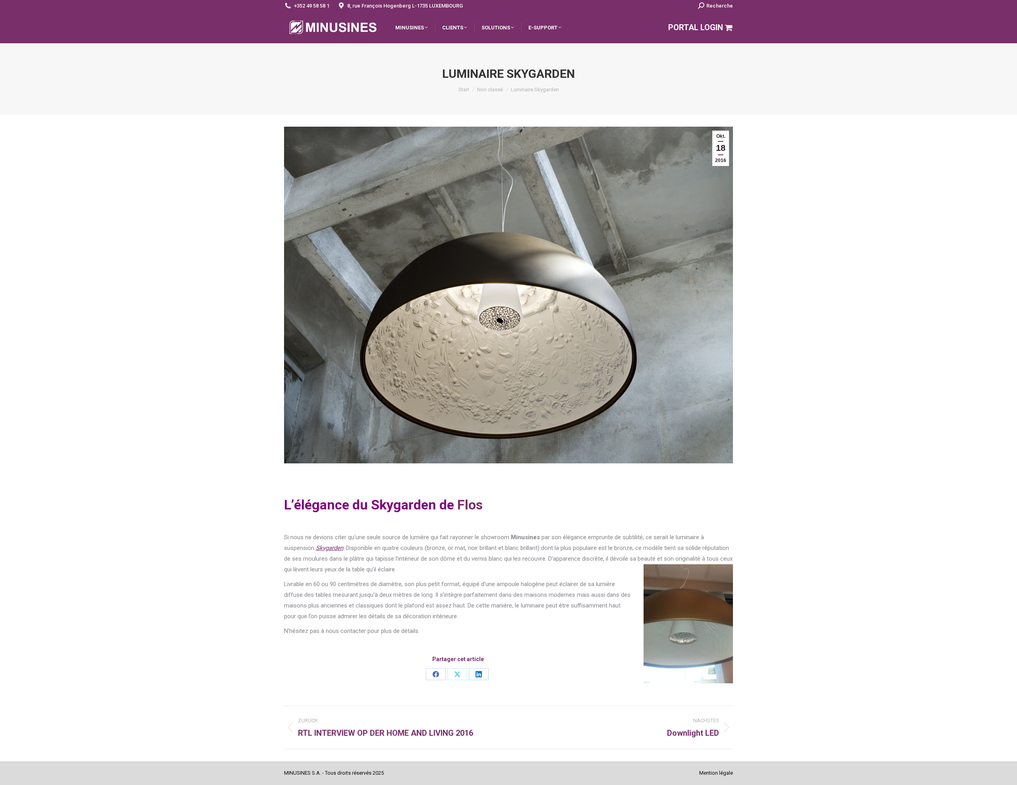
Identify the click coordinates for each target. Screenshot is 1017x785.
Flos (470, 505)
